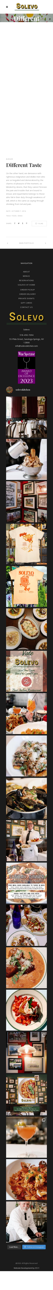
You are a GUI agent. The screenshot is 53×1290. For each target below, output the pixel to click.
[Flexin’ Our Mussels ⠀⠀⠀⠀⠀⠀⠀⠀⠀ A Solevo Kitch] (26, 798)
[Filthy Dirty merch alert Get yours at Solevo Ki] (26, 544)
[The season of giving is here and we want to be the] (26, 883)
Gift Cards (26, 303)
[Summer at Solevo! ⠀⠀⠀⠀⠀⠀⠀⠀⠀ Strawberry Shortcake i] (26, 1010)
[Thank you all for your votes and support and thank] (26, 1094)
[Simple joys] (26, 713)
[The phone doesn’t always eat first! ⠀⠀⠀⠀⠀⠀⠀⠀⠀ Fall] (26, 925)
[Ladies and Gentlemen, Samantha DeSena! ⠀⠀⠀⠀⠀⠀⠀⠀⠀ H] (26, 840)
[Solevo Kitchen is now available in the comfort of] (26, 628)
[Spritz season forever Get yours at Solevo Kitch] (26, 586)
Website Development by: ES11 (26, 1268)
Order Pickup (27, 289)
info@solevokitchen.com (26, 346)
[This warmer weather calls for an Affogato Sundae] (26, 459)
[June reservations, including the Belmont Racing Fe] (26, 501)
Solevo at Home (26, 285)
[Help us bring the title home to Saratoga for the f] (26, 671)
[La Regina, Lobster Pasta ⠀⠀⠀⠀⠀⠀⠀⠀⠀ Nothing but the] (26, 1179)
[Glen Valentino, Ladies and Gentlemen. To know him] (26, 1221)
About (26, 271)
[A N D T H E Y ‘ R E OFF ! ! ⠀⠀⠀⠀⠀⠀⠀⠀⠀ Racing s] (26, 1052)
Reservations (26, 280)
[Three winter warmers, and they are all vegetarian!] (26, 755)
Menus (26, 276)
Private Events (26, 298)
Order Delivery (27, 294)
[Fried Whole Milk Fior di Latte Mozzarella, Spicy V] (26, 967)
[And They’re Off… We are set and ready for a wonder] (26, 417)
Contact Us (26, 307)
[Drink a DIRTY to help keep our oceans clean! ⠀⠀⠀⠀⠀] (26, 1137)
